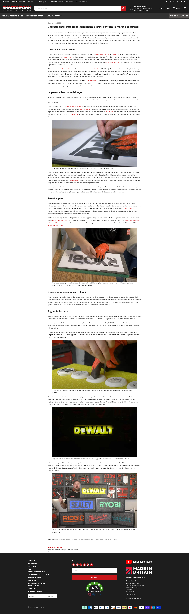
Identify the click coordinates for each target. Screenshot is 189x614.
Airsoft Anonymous (102, 54)
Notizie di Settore (57, 2)
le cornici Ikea (92, 81)
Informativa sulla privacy (39, 575)
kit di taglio (109, 112)
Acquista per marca (36, 16)
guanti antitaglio (84, 109)
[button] (94, 589)
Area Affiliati (33, 586)
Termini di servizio (35, 577)
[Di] (123, 8)
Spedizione (32, 566)
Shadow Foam (67, 57)
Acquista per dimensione (13, 16)
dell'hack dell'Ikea (66, 69)
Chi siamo (5, 2)
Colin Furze (115, 54)
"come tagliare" (75, 180)
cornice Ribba (96, 69)
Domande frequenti (18, 2)
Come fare (31, 2)
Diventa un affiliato (36, 583)
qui (83, 463)
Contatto (69, 2)
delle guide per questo (60, 220)
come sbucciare (130, 208)
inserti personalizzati (112, 62)
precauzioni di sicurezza (74, 106)
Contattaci (32, 580)
